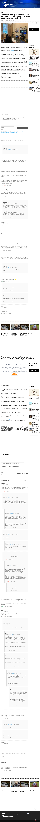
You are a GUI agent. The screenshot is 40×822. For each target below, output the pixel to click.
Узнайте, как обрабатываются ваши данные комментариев (13, 132)
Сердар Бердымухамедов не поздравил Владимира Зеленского (35, 76)
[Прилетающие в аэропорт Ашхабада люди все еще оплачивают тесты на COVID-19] (24, 327)
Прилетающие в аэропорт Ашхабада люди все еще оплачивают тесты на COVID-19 (24, 333)
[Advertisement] (14, 95)
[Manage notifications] (35, 820)
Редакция (2, 20)
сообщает (12, 50)
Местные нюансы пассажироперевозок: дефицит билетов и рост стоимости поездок (36, 89)
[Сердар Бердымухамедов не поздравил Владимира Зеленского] (30, 75)
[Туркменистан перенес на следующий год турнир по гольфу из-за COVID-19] (34, 327)
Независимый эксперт (11, 203)
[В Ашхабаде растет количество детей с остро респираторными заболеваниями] (15, 327)
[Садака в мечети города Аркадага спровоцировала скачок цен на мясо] (30, 63)
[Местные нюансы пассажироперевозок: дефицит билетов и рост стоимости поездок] (30, 88)
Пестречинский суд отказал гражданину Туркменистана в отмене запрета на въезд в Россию (35, 69)
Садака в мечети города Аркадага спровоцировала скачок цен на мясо (35, 63)
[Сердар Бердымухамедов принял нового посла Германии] (30, 82)
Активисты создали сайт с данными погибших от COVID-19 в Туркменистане (7, 84)
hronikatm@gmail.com (22, 814)
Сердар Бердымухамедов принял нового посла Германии (35, 82)
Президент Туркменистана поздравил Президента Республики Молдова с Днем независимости (34, 59)
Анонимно (9, 149)
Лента (2, 12)
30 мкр (9, 267)
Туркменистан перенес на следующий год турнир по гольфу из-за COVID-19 (34, 332)
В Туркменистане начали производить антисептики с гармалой (22, 84)
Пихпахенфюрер (10, 287)
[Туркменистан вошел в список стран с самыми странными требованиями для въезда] (5, 327)
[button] (38, 9)
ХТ (32, 65)
